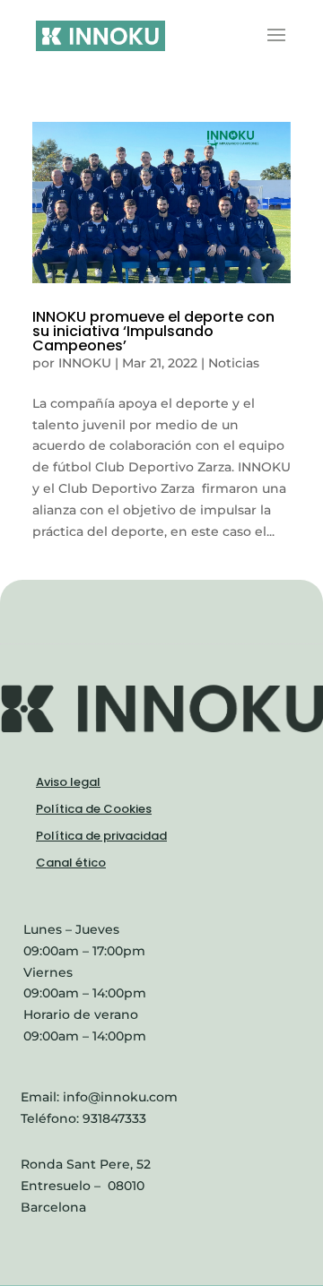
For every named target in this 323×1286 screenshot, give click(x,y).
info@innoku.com (120, 1097)
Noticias (233, 363)
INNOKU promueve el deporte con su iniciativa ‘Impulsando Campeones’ (153, 331)
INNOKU (84, 363)
